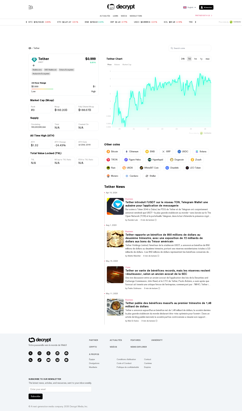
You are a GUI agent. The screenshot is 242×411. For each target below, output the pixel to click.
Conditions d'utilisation (126, 359)
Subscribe (35, 396)
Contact (147, 359)
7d (189, 58)
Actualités (105, 16)
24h (183, 58)
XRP (112, 22)
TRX (191, 22)
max (207, 58)
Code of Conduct (124, 363)
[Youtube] (48, 360)
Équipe (92, 359)
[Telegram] (66, 360)
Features (135, 340)
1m (195, 58)
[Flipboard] (57, 360)
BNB (87, 22)
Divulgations (94, 363)
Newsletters (136, 16)
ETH (59, 22)
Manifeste (93, 367)
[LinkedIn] (57, 353)
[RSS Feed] (30, 360)
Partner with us (202, 16)
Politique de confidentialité (128, 367)
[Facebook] (66, 353)
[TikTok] (39, 360)
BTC (31, 22)
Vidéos (124, 16)
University (156, 340)
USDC (136, 22)
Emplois (147, 367)
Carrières (148, 363)
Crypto (93, 347)
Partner (93, 340)
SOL (166, 22)
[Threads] (48, 353)
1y (201, 58)
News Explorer (139, 347)
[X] (30, 353)
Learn (115, 16)
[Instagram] (39, 353)
